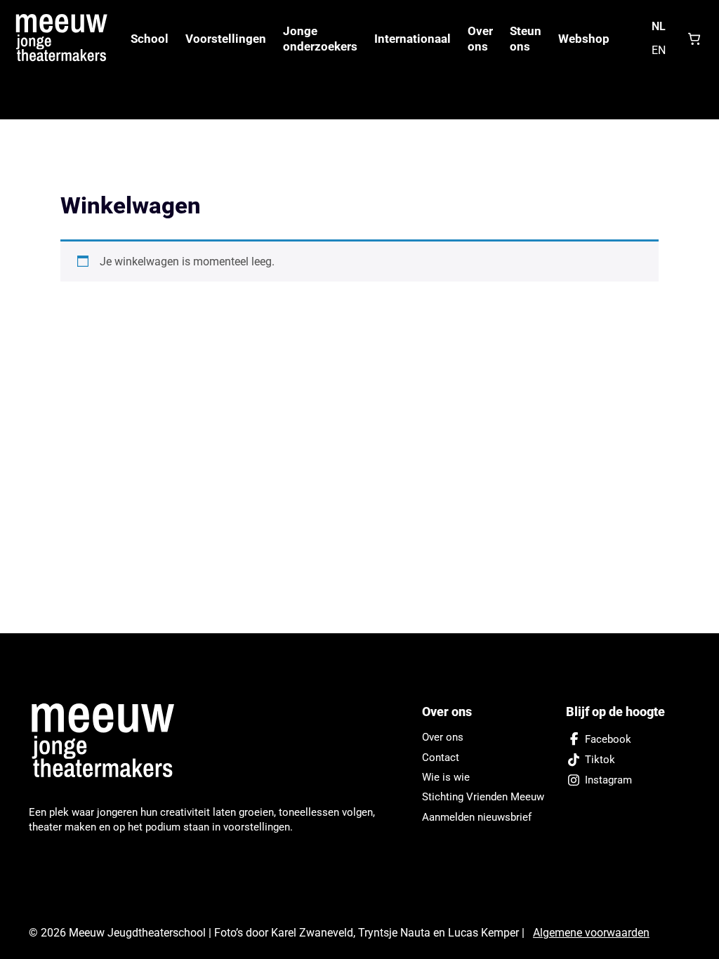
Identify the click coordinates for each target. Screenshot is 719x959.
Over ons (480, 38)
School (150, 39)
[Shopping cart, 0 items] (694, 38)
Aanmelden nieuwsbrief (477, 817)
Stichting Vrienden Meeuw (483, 797)
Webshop (583, 39)
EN (659, 50)
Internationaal (412, 39)
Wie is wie (446, 777)
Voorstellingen (225, 39)
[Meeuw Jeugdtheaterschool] (111, 741)
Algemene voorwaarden (591, 932)
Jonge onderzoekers (320, 38)
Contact (440, 757)
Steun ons (525, 38)
